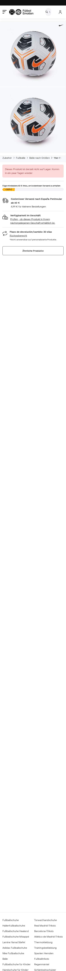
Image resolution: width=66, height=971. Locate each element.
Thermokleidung (43, 942)
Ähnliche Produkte (32, 250)
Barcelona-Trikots (44, 931)
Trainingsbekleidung (45, 947)
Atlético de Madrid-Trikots (48, 936)
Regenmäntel (41, 964)
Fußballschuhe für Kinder (16, 964)
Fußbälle (20, 157)
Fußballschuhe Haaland (15, 931)
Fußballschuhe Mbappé (15, 936)
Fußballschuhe (10, 920)
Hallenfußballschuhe (13, 925)
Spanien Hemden (43, 953)
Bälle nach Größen (39, 157)
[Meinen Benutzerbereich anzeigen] (60, 12)
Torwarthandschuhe (45, 920)
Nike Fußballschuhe (13, 953)
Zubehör (7, 157)
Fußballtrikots (41, 958)
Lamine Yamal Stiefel (13, 942)
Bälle (5, 958)
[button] (33, 219)
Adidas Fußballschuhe (14, 947)
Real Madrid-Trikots (45, 925)
